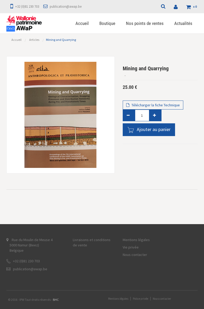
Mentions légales (136, 239)
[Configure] (176, 6)
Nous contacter (135, 254)
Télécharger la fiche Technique (155, 105)
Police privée (140, 299)
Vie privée (131, 247)
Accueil (16, 40)
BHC (56, 300)
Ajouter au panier (154, 129)
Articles (34, 40)
